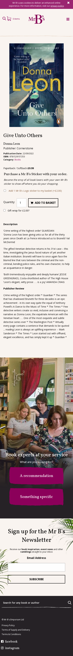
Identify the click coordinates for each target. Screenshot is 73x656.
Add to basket (45, 203)
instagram (12, 648)
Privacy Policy (8, 625)
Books (18, 159)
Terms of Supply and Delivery (16, 630)
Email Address (36, 558)
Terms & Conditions (11, 634)
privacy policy (57, 5)
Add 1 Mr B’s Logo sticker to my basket (35, 190)
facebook (11, 641)
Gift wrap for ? (18, 210)
